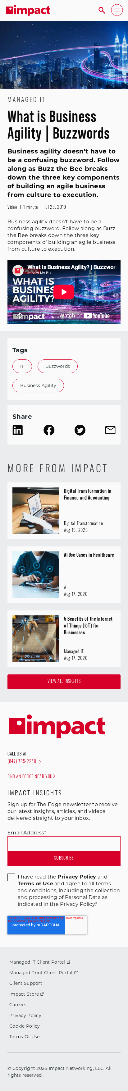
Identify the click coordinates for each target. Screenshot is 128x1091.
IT (22, 366)
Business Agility (38, 385)
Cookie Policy (24, 1026)
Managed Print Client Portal (41, 972)
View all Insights (64, 681)
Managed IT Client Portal (37, 962)
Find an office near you (30, 777)
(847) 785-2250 (21, 762)
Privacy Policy (25, 1015)
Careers (17, 1004)
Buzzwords (57, 366)
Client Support (25, 983)
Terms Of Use (24, 1036)
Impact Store (24, 994)
